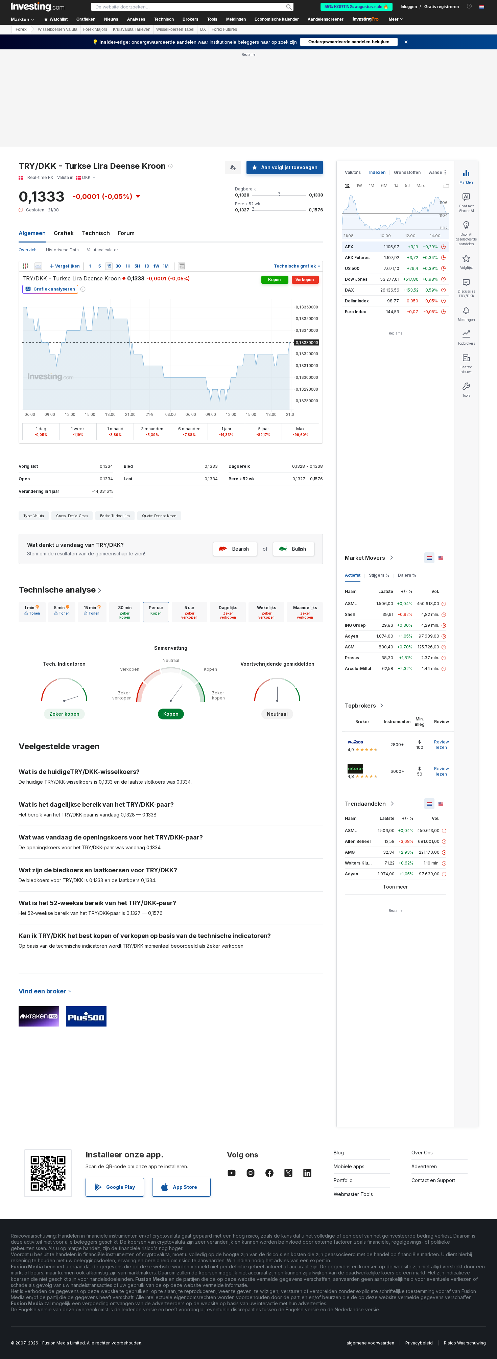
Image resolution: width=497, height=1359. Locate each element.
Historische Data (62, 249)
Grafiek (64, 233)
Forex (21, 29)
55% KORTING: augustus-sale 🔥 (356, 6)
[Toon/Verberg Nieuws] (181, 266)
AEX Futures (357, 257)
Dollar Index (357, 300)
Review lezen (441, 744)
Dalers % (407, 575)
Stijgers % (379, 575)
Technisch (96, 233)
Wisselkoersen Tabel (175, 29)
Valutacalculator (102, 249)
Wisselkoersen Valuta (57, 29)
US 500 (352, 268)
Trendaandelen (365, 803)
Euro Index (355, 311)
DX (203, 29)
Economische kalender (277, 19)
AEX (349, 246)
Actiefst (352, 575)
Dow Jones (356, 279)
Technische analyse (57, 590)
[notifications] (469, 6)
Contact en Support (433, 1180)
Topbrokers (360, 705)
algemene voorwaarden (370, 1342)
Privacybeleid (419, 1342)
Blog (339, 1152)
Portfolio (343, 1180)
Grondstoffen (407, 172)
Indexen (377, 172)
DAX (349, 290)
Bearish (240, 549)
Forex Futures (224, 29)
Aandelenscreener (326, 19)
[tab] (32, 612)
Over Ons (422, 1152)
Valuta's (353, 172)
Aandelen (438, 172)
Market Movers (365, 557)
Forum (126, 233)
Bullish (299, 549)
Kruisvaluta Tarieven (131, 29)
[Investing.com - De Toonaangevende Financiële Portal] (37, 6)
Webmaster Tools (353, 1194)
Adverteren (424, 1166)
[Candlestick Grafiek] (25, 266)
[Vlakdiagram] (38, 266)
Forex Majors (95, 29)
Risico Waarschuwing (465, 1342)
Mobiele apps (349, 1166)
